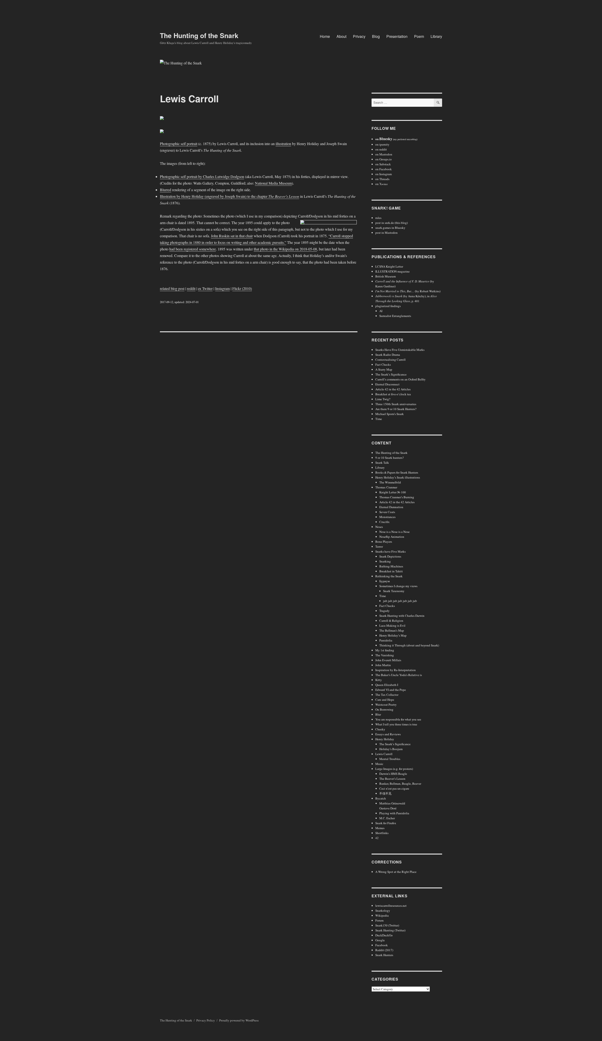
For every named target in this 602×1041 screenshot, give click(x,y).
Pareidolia (385, 640)
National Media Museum (273, 183)
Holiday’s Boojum (391, 749)
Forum (379, 920)
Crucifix (384, 522)
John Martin (383, 665)
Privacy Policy (205, 1020)
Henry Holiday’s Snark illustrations (397, 477)
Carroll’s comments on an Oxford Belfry (400, 379)
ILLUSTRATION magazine (392, 271)
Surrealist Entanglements (395, 316)
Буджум (384, 581)
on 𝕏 (381, 184)
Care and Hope (384, 699)
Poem (419, 36)
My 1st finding (384, 650)
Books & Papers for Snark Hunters (396, 472)
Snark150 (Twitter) (387, 925)
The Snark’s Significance (391, 374)
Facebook (381, 945)
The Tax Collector (386, 695)
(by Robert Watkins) (407, 291)
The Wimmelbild (390, 482)
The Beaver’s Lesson (392, 778)
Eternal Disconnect (387, 384)
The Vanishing (384, 655)
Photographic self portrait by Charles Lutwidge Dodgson (202, 176)
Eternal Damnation (391, 507)
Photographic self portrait (178, 143)
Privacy (359, 36)
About (341, 36)
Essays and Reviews (388, 734)
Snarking (385, 561)
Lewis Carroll (383, 754)
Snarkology (382, 910)
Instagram (222, 288)
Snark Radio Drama (387, 354)
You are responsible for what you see (398, 719)
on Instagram (383, 174)
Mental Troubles (389, 759)
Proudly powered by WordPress (239, 1020)
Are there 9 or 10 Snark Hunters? (395, 409)
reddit (191, 288)
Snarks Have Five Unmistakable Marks (399, 350)
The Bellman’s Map (391, 630)
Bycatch (380, 798)
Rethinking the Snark (389, 576)
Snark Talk (382, 462)
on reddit (381, 149)
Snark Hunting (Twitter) (390, 930)
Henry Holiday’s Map (393, 635)
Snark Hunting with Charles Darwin (401, 616)
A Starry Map (383, 369)
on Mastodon (383, 154)
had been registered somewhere (192, 248)
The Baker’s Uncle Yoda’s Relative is (398, 675)
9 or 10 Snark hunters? (389, 457)
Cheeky (380, 729)
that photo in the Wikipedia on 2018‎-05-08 (285, 248)
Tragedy (384, 611)
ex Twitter (205, 288)
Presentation (397, 36)
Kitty (378, 680)
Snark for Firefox (385, 823)
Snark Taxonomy (393, 591)
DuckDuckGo (384, 935)
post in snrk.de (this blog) (391, 223)
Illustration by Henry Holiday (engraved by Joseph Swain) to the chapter (229, 196)
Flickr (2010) (242, 288)
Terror (379, 546)
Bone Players (383, 541)
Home (325, 36)
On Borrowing (384, 709)
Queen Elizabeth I (386, 685)
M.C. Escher (387, 818)
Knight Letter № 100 (392, 492)
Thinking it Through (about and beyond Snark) (409, 645)
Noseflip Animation (391, 536)
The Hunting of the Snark (199, 35)
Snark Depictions (390, 556)
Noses (379, 527)
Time (378, 419)
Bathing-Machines (391, 566)
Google (380, 940)
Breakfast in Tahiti (391, 571)
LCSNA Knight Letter (389, 266)
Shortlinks (381, 833)
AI (380, 311)
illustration (283, 143)
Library (436, 36)
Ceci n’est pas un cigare (394, 788)
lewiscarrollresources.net (391, 905)
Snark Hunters (384, 955)
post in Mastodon (386, 232)
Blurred (165, 189)
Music (379, 764)
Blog (376, 36)
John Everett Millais (388, 660)
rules (378, 218)
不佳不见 (385, 793)
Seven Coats (387, 512)
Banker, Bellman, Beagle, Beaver (400, 783)
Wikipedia (382, 915)
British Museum (385, 276)
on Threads (382, 179)
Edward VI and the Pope (390, 690)
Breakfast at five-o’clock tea (393, 394)
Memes (379, 828)
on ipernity (382, 144)
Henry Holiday (384, 739)
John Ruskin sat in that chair (232, 235)
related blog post (172, 288)
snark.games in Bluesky (390, 228)
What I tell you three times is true (396, 724)
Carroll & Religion (391, 620)
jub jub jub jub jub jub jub (400, 601)
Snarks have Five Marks (390, 551)
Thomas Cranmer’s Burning (396, 497)
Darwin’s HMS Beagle (393, 774)
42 (377, 838)
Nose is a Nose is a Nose (394, 532)
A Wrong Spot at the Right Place (395, 872)
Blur (378, 714)
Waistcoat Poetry (386, 704)
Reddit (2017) (384, 950)
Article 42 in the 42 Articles (393, 389)
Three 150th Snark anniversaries (395, 404)
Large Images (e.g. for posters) (394, 769)
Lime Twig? (382, 399)
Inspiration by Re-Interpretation (395, 670)
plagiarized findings (388, 306)
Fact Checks (383, 364)
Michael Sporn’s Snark (389, 414)
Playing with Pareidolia (394, 813)
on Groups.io (383, 159)
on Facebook (383, 169)
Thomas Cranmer (386, 487)
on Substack (383, 164)
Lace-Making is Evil (392, 625)
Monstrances (387, 517)
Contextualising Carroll (390, 359)
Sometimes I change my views (398, 586)
